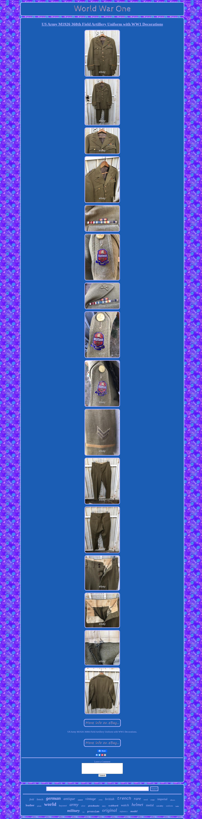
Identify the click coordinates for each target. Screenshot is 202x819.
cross (100, 800)
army (74, 804)
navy (104, 806)
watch (125, 805)
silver (83, 806)
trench (124, 798)
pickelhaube (93, 806)
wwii (146, 799)
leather (30, 805)
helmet (137, 804)
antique (69, 799)
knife (177, 806)
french (40, 799)
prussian (93, 811)
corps (152, 800)
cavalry (159, 806)
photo (39, 806)
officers (172, 800)
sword (80, 800)
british (109, 799)
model (133, 811)
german (53, 798)
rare (137, 798)
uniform (169, 806)
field (31, 799)
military (73, 810)
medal (150, 805)
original (109, 810)
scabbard (113, 805)
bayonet (63, 805)
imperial (162, 799)
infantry (124, 811)
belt (83, 812)
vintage (90, 799)
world (50, 804)
